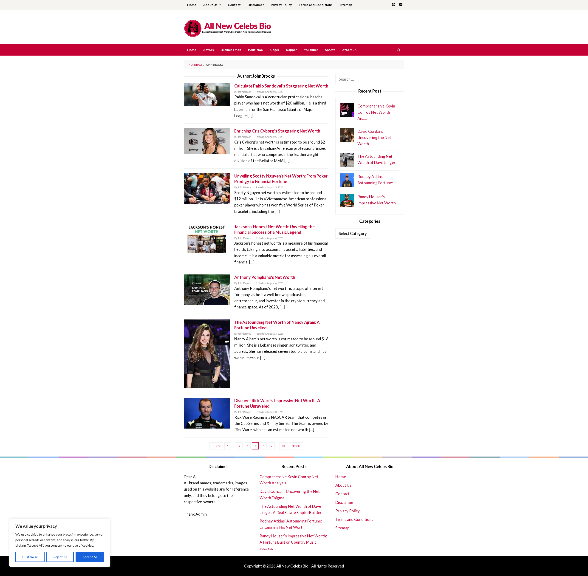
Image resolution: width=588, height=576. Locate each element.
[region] (59, 543)
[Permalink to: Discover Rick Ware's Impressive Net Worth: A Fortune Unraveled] (207, 412)
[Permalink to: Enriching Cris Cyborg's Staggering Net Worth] (207, 140)
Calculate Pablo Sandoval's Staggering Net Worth (281, 85)
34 (283, 446)
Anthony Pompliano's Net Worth (264, 277)
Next (295, 446)
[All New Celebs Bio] (227, 28)
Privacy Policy (347, 510)
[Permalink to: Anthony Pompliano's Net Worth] (207, 289)
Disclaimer (344, 502)
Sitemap (342, 527)
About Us (343, 485)
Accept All (89, 557)
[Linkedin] (400, 5)
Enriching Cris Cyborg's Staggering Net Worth (277, 130)
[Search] (398, 50)
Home (340, 476)
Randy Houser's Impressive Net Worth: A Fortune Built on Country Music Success (293, 542)
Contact (342, 493)
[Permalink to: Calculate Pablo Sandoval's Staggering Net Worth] (207, 94)
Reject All (60, 557)
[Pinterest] (393, 5)
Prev (217, 446)
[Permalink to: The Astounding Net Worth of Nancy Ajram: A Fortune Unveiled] (207, 353)
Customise (30, 557)
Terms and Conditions (354, 519)
